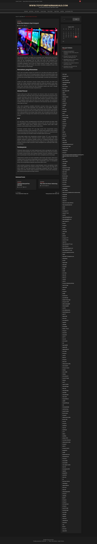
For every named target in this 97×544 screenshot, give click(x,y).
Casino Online (43, 11)
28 (73, 36)
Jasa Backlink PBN (69, 11)
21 (73, 35)
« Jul (63, 41)
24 (63, 36)
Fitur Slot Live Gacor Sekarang (48, 183)
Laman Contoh (19, 1)
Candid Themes (61, 541)
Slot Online (37, 11)
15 (75, 33)
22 (75, 35)
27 (71, 36)
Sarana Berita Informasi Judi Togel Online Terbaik (32, 1)
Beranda (26, 11)
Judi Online (31, 11)
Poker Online (50, 11)
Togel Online (56, 11)
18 (66, 35)
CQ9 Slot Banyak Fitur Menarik (23, 184)
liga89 (31, 57)
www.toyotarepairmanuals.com (48, 5)
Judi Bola (62, 11)
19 (68, 35)
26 (68, 36)
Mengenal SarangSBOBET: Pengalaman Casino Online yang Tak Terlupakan (71, 53)
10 (63, 33)
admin (26, 25)
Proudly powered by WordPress (39, 541)
